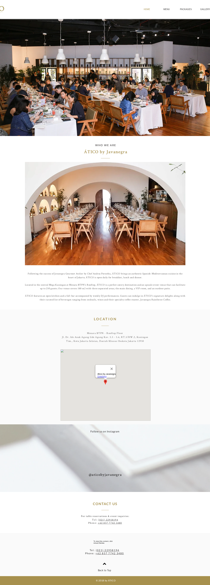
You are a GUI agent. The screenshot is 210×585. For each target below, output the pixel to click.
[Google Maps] (106, 385)
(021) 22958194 (108, 519)
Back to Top (104, 570)
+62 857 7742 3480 (110, 522)
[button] (105, 96)
